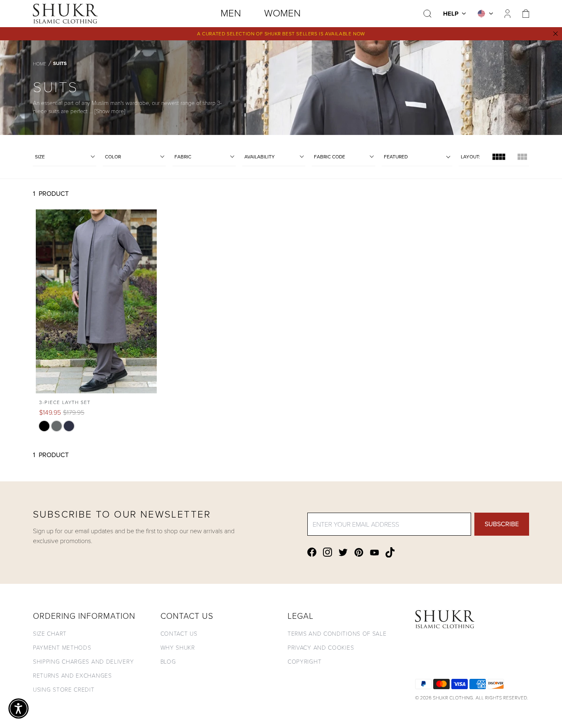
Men (231, 13)
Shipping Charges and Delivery (83, 661)
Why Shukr (177, 647)
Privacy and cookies (321, 647)
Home (39, 63)
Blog (168, 661)
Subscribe (502, 524)
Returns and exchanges (72, 675)
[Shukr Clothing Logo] (65, 13)
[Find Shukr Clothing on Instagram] (327, 552)
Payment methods (62, 647)
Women (282, 13)
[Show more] (110, 111)
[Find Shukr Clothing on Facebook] (311, 552)
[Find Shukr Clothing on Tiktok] (390, 552)
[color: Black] (44, 426)
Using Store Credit (64, 689)
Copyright (304, 661)
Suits (60, 63)
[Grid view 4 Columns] (498, 157)
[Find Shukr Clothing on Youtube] (374, 552)
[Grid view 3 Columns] (522, 157)
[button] (18, 708)
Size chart (50, 633)
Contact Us (178, 633)
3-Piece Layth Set (65, 402)
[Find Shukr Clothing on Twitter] (343, 552)
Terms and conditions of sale (337, 633)
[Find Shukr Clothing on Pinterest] (358, 552)
